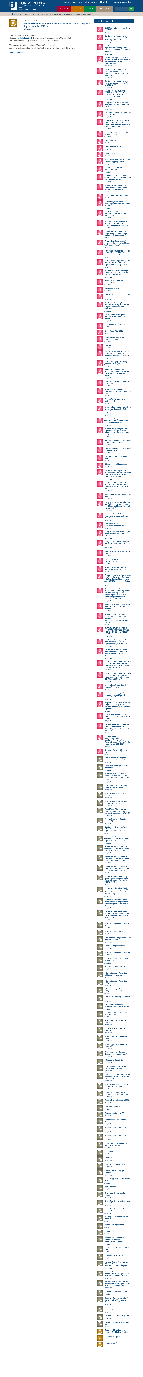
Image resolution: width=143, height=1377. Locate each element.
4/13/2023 (107, 863)
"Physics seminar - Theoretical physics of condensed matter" (115, 1053)
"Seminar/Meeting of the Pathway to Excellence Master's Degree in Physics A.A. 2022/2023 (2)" (116, 839)
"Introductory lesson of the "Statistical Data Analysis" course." (117, 1006)
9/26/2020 (107, 142)
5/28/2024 (107, 1258)
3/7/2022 (107, 993)
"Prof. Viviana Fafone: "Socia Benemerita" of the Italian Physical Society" (117, 716)
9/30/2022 (107, 460)
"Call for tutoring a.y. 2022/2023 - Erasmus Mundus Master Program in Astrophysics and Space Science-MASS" (117, 60)
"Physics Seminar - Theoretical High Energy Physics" (115, 802)
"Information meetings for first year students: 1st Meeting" (117, 939)
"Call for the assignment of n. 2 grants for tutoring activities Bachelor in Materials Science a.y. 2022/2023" (117, 72)
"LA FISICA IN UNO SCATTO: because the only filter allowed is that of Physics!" (116, 214)
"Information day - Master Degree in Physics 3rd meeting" (116, 982)
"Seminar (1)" (109, 1231)
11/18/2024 (108, 954)
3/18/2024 (107, 1189)
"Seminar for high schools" (114, 1225)
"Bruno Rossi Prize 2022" (113, 331)
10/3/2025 (107, 721)
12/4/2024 (107, 711)
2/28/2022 (107, 985)
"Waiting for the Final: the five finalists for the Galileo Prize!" (115, 568)
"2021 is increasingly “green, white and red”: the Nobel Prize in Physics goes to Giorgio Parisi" (117, 263)
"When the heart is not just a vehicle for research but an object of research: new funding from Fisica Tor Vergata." (117, 410)
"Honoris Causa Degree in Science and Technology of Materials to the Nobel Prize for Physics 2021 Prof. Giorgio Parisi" (117, 505)
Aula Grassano (28, 29)
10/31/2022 (108, 467)
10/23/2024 (108, 1288)
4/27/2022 (107, 358)
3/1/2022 (107, 327)
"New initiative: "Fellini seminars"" (116, 195)
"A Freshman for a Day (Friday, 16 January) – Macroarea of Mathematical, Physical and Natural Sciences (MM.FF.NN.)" (117, 123)
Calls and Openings (90, 2)
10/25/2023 (108, 1160)
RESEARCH (64, 9)
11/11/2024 (108, 948)
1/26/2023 (107, 823)
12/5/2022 (107, 1088)
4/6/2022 (107, 348)
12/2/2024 (107, 1304)
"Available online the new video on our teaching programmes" (117, 161)
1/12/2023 (107, 556)
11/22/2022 (108, 1062)
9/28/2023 (107, 611)
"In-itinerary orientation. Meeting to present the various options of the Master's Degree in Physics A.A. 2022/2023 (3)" (117, 903)
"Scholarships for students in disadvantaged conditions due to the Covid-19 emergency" (116, 187)
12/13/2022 (108, 1081)
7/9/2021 (107, 237)
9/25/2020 (107, 149)
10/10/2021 (108, 277)
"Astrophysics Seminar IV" (114, 1113)
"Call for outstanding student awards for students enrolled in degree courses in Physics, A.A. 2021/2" (116, 485)
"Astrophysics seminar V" (113, 931)
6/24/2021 (107, 228)
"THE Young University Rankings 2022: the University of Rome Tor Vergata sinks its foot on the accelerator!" (116, 306)
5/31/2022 (107, 762)
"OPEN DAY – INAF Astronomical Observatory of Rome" (116, 133)
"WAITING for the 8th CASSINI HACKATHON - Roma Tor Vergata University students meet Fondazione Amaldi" (116, 94)
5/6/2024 (107, 1252)
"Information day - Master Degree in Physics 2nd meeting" (116, 974)
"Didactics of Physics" (112, 1337)
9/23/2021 (107, 969)
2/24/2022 (107, 299)
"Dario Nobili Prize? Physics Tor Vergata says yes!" (116, 560)
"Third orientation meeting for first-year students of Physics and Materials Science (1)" (117, 1300)
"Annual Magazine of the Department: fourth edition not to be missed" (117, 391)
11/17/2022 (108, 1048)
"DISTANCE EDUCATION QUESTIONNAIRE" (113, 169)
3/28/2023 (107, 571)
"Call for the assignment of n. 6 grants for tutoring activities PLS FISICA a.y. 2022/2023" (116, 38)
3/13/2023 (107, 884)
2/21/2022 (107, 977)
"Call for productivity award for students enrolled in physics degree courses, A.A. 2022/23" (116, 642)
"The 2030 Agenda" (111, 1187)
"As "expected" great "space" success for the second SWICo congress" (116, 317)
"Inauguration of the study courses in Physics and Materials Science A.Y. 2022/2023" (117, 1076)
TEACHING (78, 9)
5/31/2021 (107, 182)
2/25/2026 (107, 137)
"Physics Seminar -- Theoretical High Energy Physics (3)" (116, 1085)
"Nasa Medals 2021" (111, 288)
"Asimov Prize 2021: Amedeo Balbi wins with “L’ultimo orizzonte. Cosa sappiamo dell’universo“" (117, 177)
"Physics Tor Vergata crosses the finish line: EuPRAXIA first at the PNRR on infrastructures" (116, 421)
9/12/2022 (107, 445)
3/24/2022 (107, 333)
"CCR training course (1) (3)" (115, 1164)
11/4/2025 (107, 1318)
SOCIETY (90, 9)
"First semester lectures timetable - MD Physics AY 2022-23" (117, 449)
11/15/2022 (108, 1041)
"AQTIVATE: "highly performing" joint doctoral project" (116, 363)
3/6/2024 (107, 1227)
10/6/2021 (107, 267)
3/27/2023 (107, 908)
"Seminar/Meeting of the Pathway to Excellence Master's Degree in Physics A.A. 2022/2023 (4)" (116, 858)
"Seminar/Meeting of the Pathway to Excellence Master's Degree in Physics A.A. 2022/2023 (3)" (116, 849)
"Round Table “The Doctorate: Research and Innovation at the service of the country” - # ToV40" (117, 811)
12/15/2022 (108, 538)
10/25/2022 (108, 798)
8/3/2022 (107, 437)
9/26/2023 (107, 585)
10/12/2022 (108, 54)
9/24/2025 (107, 1312)
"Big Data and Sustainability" (114, 967)
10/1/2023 (107, 1154)
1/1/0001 (107, 164)
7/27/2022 (107, 403)
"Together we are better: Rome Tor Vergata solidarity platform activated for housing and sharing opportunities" (117, 706)
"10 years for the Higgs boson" (115, 464)
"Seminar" (108, 1158)
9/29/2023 (107, 1140)
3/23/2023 (107, 843)
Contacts (66, 2)
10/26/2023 (108, 636)
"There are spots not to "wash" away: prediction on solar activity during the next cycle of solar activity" (116, 373)
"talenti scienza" (110, 140)
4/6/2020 (107, 155)
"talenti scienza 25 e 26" (113, 147)
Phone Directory (76, 2)
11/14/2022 (108, 479)
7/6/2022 (107, 1017)
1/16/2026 (107, 129)
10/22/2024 (108, 1278)
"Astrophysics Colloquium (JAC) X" (117, 952)
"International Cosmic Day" (114, 1060)
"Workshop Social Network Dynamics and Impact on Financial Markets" (117, 516)
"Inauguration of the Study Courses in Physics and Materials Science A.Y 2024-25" (117, 105)
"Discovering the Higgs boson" (115, 1291)
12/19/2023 (108, 1175)
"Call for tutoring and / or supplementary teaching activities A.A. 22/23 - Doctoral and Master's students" (117, 49)
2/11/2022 (107, 285)
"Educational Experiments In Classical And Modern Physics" (116, 1331)
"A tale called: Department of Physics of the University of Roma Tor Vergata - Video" (117, 243)
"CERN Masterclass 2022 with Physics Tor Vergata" (115, 338)
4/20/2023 (107, 873)
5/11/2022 (107, 378)
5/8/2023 (107, 1109)
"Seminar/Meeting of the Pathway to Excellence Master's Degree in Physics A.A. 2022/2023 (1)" (116, 829)
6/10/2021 (107, 198)
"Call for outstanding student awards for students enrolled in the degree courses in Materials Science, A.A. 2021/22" (117, 473)
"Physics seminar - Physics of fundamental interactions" (115, 786)
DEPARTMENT (104, 9)
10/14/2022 (108, 66)
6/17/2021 (107, 218)
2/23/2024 (107, 1183)
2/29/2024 (107, 699)
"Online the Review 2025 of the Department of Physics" (115, 751)
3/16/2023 (107, 833)
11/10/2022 (108, 1025)
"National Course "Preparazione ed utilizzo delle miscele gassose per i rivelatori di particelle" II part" (117, 1274)
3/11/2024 (107, 1197)
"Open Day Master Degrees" (114, 1256)
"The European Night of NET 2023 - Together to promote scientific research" (117, 606)
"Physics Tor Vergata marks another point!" (114, 400)
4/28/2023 (107, 1102)
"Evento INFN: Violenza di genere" (116, 1316)
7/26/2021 (107, 247)
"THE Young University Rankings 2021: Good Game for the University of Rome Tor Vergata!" (116, 223)
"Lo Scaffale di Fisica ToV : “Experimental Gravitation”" (114, 525)
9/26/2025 (107, 117)
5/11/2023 (107, 1124)
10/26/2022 (108, 815)
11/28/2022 (108, 1071)
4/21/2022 (107, 32)
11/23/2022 (108, 498)
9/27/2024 (107, 1294)
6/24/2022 (107, 386)
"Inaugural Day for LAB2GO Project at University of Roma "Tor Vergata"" (117, 534)
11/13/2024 (108, 99)
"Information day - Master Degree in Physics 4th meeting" (116, 990)
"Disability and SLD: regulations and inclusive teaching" (116, 1144)
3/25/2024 (107, 1213)
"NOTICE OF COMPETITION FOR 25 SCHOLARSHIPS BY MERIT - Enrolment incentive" (117, 253)
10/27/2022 (108, 805)
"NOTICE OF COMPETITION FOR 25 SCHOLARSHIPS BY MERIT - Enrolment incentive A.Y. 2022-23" (117, 354)
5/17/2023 (107, 928)
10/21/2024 (108, 942)
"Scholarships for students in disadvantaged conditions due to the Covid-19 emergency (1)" (116, 233)
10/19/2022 (108, 790)
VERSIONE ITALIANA (120, 2)
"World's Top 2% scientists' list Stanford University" (115, 686)
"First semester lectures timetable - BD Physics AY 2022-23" (117, 441)
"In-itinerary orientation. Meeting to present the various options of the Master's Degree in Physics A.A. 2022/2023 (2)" (117, 891)
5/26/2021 (107, 172)
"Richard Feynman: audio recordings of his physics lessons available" (117, 204)
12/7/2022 (107, 520)
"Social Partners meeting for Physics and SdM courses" (115, 759)
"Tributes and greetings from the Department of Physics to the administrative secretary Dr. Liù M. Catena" (117, 432)
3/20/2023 (107, 896)
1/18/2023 (107, 564)
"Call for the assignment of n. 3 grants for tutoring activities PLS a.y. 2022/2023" (116, 83)
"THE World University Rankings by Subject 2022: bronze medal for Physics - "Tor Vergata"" (117, 273)
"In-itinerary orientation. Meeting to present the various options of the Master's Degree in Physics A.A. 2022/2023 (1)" (117, 879)
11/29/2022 (108, 510)
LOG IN (131, 2)
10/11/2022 (108, 42)
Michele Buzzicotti (25, 38)
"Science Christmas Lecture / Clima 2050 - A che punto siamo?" (117, 1093)
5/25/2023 (107, 933)
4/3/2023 (107, 920)
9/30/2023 (107, 1132)
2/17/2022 (107, 291)
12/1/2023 (107, 670)
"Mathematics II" (110, 1343)
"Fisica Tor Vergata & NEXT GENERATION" (114, 281)
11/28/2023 (108, 1167)
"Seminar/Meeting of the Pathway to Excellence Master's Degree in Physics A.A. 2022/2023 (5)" (116, 868)
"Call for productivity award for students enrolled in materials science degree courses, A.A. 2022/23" (116, 653)
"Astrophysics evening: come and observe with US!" (116, 382)
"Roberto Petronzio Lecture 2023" (116, 1100)
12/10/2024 (108, 109)
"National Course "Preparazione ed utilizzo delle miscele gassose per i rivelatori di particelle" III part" (117, 1284)
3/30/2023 (107, 853)
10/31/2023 (108, 646)
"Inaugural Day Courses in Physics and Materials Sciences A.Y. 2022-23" (117, 544)
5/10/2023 (107, 1115)
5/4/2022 (107, 366)
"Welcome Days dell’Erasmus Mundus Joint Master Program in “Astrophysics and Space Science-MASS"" (117, 776)
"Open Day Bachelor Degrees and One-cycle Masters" (116, 1014)
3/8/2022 (107, 1009)
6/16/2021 (107, 208)
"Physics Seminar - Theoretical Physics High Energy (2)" (115, 1067)
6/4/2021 (107, 192)
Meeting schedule (16, 52)
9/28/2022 (107, 782)
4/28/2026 (107, 754)
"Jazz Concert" (110, 1151)
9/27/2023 (107, 1148)
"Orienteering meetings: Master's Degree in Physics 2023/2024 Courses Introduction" (116, 695)
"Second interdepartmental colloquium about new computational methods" (114, 1240)
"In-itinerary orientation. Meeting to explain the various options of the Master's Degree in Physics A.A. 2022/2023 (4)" (117, 914)
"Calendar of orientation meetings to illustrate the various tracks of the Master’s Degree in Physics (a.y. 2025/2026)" (117, 727)
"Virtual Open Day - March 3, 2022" (117, 325)
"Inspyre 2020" (109, 153)
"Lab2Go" (107, 345)
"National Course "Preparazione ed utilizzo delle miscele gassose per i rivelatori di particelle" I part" (117, 1264)
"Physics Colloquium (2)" (113, 1107)
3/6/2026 (107, 733)
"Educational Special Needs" (114, 946)
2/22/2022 (107, 311)
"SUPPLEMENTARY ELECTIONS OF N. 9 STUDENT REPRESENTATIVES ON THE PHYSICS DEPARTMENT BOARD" (116, 631)
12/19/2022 (108, 1096)
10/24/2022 (108, 77)
